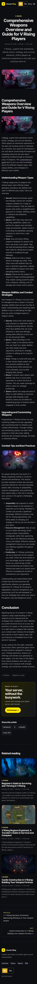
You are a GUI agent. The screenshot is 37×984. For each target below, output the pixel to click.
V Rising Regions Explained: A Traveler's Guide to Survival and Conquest (18, 833)
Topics (13, 963)
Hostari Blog (9, 950)
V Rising (18, 16)
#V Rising (6, 675)
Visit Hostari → (13, 710)
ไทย (25, 4)
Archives (5, 963)
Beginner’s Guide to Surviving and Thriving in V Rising (16, 784)
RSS (26, 963)
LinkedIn (22, 727)
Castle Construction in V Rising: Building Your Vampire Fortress (17, 881)
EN (21, 4)
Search (20, 963)
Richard (21, 44)
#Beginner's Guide (18, 675)
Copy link (6, 733)
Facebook (7, 727)
